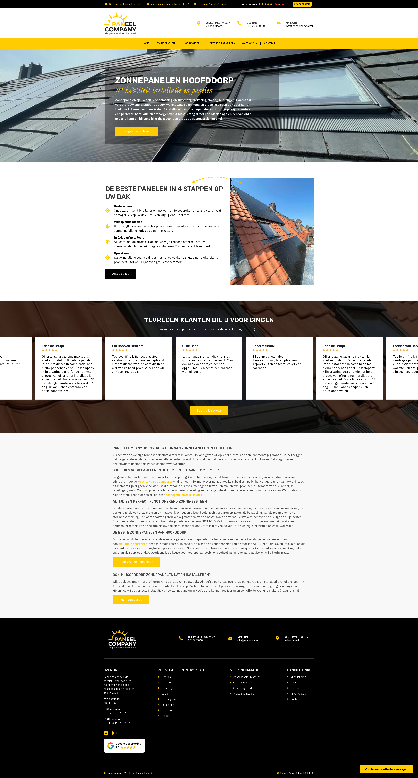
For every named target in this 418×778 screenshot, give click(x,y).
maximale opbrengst (132, 544)
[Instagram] (114, 733)
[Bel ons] (239, 23)
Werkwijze (192, 43)
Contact (269, 43)
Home (146, 43)
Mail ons (292, 22)
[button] (263, 4)
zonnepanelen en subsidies (184, 495)
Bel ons (252, 22)
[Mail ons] (278, 23)
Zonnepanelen (165, 43)
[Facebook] (106, 733)
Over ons (248, 43)
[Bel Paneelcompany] (181, 638)
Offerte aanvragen (222, 43)
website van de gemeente (155, 481)
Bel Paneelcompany (201, 637)
